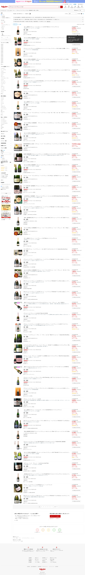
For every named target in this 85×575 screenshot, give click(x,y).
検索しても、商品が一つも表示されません (21, 518)
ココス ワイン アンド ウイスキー (30, 203)
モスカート (2, 86)
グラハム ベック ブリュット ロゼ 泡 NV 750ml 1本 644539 (36, 313)
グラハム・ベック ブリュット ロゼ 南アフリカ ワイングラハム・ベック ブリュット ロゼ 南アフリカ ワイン (46, 324)
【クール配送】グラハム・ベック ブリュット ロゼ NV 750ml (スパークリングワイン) (41, 26)
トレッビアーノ (3, 82)
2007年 (2, 62)
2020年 (2, 48)
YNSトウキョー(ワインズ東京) (29, 406)
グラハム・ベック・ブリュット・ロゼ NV (32, 399)
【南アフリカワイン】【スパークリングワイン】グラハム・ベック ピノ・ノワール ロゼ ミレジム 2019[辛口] (46, 366)
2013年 (2, 58)
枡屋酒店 (26, 224)
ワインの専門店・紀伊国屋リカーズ (30, 161)
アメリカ (2, 103)
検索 (6, 39)
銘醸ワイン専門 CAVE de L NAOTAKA (30, 214)
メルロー (2, 71)
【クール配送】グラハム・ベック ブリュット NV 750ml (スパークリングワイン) (40, 238)
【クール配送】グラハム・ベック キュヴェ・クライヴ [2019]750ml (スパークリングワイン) (42, 409)
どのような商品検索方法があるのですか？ (21, 517)
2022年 (2, 45)
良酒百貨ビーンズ (27, 98)
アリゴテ (2, 79)
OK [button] (81, 39)
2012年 (2, 59)
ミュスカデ (2, 89)
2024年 (2, 44)
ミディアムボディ (3, 121)
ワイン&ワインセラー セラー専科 (30, 140)
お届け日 (2, 155)
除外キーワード (3, 189)
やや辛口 (2, 127)
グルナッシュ (3, 80)
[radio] (1, 14)
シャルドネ (2, 68)
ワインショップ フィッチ (28, 255)
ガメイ (2, 75)
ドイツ (2, 100)
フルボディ (2, 124)
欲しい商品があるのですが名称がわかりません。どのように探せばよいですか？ (27, 515)
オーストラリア (3, 107)
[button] (81, 4)
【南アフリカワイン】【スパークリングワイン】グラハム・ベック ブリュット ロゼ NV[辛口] (44, 302)
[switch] (10, 162)
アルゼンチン (3, 106)
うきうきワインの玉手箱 (28, 56)
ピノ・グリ (2, 87)
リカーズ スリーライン (28, 449)
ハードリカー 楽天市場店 (28, 481)
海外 (4, 150)
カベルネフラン (3, 72)
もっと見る (16, 520)
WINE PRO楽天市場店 (28, 288)
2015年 (2, 55)
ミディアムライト (3, 120)
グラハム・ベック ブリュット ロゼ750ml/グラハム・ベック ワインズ (38, 484)
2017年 (2, 52)
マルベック (2, 76)
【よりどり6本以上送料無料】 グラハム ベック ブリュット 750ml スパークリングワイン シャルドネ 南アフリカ (47, 70)
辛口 (1, 128)
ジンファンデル (3, 90)
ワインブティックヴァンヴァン (29, 310)
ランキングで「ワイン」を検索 (18, 541)
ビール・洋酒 (9, 10)
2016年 (2, 54)
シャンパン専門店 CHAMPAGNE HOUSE (31, 299)
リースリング (3, 83)
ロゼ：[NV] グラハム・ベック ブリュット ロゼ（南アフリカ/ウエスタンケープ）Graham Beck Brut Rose (45, 249)
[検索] (61, 7)
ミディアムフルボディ (4, 123)
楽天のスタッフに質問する (55, 516)
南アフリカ (2, 111)
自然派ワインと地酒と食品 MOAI (30, 492)
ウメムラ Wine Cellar (28, 34)
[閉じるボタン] (83, 17)
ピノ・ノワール (3, 69)
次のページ (56, 506)
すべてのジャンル (3, 10)
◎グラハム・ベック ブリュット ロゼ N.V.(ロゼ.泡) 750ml (36, 463)
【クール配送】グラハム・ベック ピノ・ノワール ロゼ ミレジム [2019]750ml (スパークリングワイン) (45, 101)
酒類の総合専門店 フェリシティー (30, 45)
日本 (1, 110)
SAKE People (27, 88)
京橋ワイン (26, 352)
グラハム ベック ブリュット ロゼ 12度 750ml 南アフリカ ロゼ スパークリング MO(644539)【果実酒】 (45, 441)
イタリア (2, 99)
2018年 (2, 51)
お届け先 (2, 151)
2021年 (2, 47)
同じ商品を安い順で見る (76, 44)
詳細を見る (48, 21)
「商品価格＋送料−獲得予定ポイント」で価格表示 (20, 13)
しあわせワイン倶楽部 (28, 331)
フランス (2, 97)
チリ (1, 104)
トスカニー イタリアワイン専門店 (30, 192)
